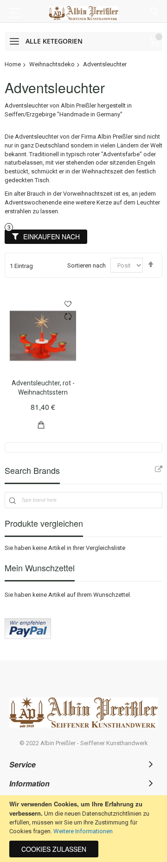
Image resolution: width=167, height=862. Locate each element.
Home (13, 64)
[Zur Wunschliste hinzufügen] (67, 304)
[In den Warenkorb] (41, 424)
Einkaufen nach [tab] (51, 236)
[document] (83, 828)
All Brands (158, 469)
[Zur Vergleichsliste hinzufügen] (67, 317)
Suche (154, 12)
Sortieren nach (86, 265)
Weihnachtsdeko (52, 64)
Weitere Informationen (83, 831)
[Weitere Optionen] (28, 636)
